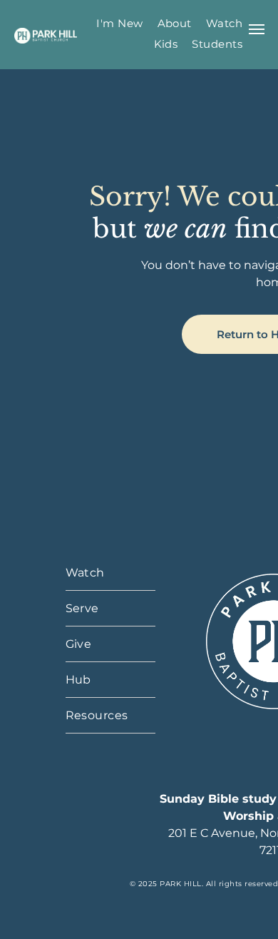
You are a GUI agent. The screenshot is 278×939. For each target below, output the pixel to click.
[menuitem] (119, 23)
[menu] (256, 29)
